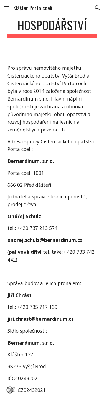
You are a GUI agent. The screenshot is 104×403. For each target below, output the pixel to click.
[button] (6, 7)
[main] (52, 28)
